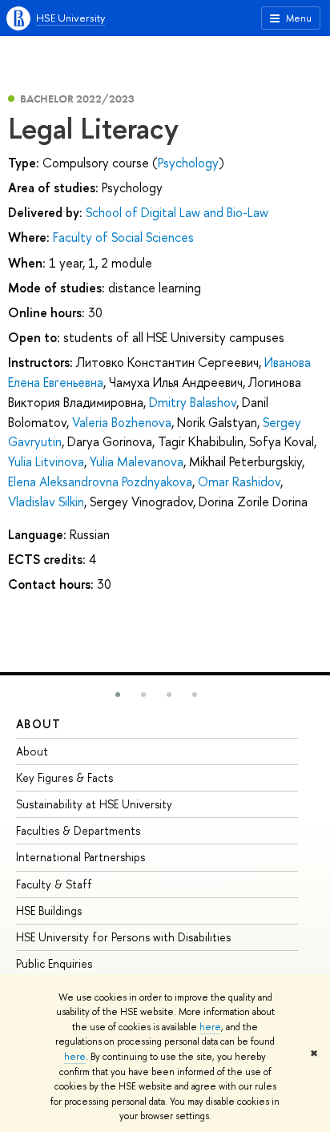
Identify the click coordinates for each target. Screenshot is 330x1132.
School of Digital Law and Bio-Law (177, 212)
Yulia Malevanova (136, 461)
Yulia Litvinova (46, 461)
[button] (118, 694)
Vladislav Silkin (46, 501)
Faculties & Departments (78, 830)
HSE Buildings (49, 910)
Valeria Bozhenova (121, 422)
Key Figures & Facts (64, 777)
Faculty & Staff (54, 884)
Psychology (188, 162)
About (38, 723)
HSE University (70, 17)
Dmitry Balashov (192, 402)
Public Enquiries (54, 963)
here (210, 1027)
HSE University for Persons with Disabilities (123, 937)
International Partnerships (80, 856)
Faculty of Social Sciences (123, 237)
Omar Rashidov (239, 481)
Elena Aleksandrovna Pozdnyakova (100, 481)
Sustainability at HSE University (94, 804)
